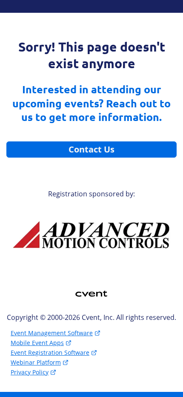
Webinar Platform (36, 362)
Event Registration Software (50, 352)
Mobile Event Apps (37, 343)
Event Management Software (52, 333)
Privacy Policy (30, 372)
